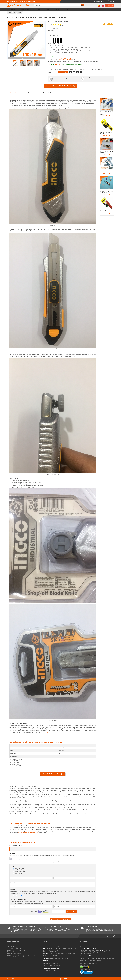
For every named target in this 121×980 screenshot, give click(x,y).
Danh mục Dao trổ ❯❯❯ (53, 774)
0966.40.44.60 (54, 963)
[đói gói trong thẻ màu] (37, 65)
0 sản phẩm (110, 5)
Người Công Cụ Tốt (85, 965)
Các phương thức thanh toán (14, 948)
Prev (10, 63)
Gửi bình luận (71, 911)
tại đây (48, 732)
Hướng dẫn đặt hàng (12, 947)
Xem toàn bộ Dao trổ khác (61, 919)
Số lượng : (50, 72)
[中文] (103, 6)
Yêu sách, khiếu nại (19, 870)
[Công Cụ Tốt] (18, 6)
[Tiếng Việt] (99, 6)
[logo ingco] (30, 65)
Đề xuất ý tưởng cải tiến (20, 871)
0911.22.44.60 (56, 965)
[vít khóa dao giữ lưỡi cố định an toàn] (23, 65)
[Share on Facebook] (77, 72)
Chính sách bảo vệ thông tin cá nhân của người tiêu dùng (21, 955)
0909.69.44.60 (56, 967)
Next (43, 63)
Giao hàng (35, 92)
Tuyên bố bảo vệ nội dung (86, 969)
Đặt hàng (64, 72)
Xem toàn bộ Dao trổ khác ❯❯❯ (60, 86)
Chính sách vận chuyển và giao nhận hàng (17, 950)
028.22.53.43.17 (53, 957)
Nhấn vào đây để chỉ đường (57, 947)
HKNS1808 (61, 750)
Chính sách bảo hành (12, 952)
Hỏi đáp (49, 92)
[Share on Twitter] (81, 72)
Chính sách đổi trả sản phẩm (14, 953)
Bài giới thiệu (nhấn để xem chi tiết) (88, 963)
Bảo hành (42, 92)
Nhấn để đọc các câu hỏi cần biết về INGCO (22, 849)
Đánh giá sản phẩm (19, 868)
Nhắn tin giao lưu (18, 873)
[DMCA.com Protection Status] (84, 967)
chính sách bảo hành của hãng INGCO (28, 832)
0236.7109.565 (64, 958)
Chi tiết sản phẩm (12, 92)
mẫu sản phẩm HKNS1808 (34, 826)
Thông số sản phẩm (24, 92)
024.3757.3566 (52, 952)
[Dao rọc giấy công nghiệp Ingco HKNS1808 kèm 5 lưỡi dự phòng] (15, 65)
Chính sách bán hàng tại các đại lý (15, 957)
